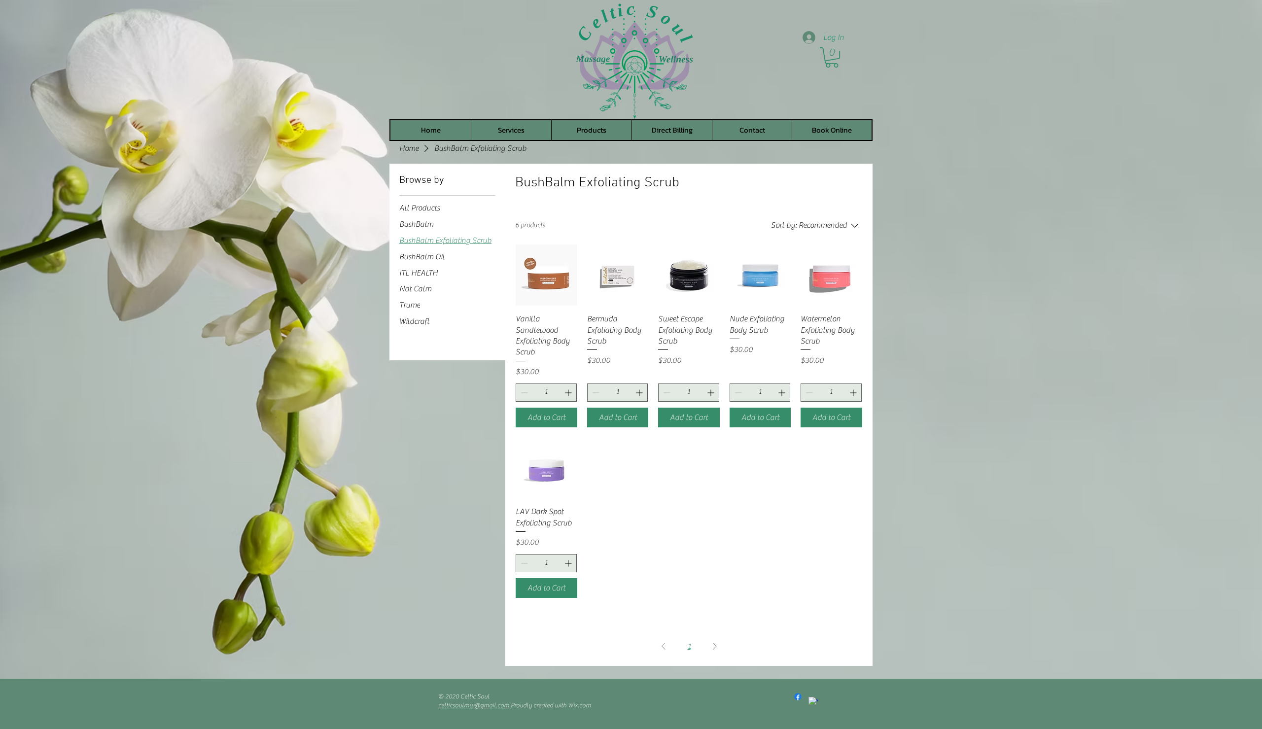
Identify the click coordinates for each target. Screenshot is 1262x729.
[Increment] (569, 392)
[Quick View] (546, 275)
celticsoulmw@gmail (467, 705)
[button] (832, 57)
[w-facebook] (813, 701)
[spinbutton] (546, 392)
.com (503, 705)
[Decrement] (523, 392)
